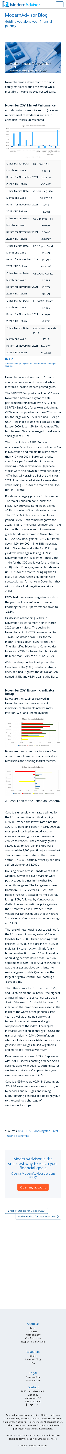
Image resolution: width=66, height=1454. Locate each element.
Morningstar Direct (46, 1131)
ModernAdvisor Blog (26, 15)
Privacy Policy (33, 1380)
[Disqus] (33, 1265)
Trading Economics (17, 1136)
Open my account (33, 1187)
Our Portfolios (33, 1338)
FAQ (33, 1362)
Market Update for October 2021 (27, 1210)
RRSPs (33, 1356)
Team (33, 1328)
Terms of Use (33, 1377)
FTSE (29, 1131)
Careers (33, 1331)
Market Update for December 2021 (37, 1216)
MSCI (21, 1131)
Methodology (33, 1334)
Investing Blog (33, 1359)
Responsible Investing (33, 1341)
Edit (7, 358)
